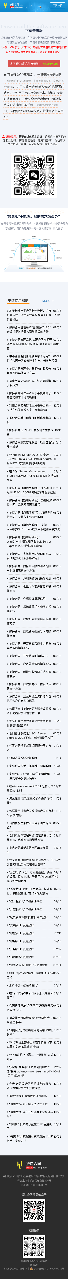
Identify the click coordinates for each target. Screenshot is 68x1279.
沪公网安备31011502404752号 (49, 1268)
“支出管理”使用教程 (21, 925)
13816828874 (39, 1184)
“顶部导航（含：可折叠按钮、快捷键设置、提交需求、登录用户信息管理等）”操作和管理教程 (33, 877)
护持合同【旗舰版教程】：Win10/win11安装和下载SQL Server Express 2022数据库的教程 (29, 541)
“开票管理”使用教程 (21, 949)
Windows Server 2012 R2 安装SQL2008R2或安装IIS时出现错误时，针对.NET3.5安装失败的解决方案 (31, 459)
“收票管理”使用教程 (21, 941)
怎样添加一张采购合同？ (24, 985)
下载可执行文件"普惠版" (35, 63)
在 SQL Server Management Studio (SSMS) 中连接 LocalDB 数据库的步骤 (33, 476)
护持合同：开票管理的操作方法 (28, 656)
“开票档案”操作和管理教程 (25, 909)
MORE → (48, 301)
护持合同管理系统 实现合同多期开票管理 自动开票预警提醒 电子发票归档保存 (33, 344)
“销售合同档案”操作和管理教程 (28, 917)
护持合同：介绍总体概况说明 (27, 598)
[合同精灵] (15, 5)
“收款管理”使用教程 (21, 933)
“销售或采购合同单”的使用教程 (28, 965)
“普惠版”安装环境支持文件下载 (28, 1104)
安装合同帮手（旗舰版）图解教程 (30, 766)
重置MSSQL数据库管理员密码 (28, 1096)
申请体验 (57, 5)
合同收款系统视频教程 (23, 758)
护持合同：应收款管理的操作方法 (30, 664)
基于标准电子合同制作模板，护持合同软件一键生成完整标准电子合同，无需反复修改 (33, 315)
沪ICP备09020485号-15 (16, 1268)
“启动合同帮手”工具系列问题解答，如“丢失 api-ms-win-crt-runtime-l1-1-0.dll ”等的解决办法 (34, 1071)
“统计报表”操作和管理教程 (25, 901)
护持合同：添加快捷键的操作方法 (30, 578)
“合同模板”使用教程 (21, 957)
